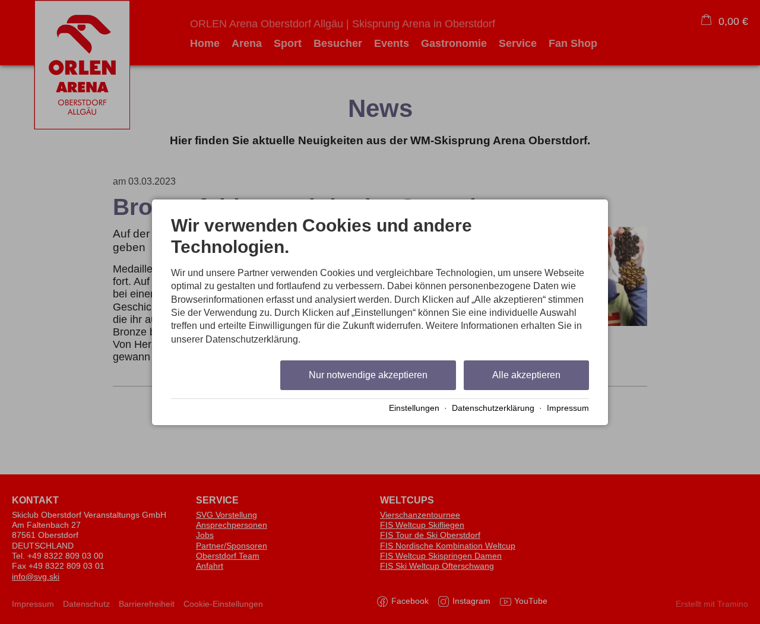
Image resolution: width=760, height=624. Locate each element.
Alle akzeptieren (526, 375)
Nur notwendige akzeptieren (368, 375)
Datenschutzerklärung (493, 408)
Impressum (568, 408)
